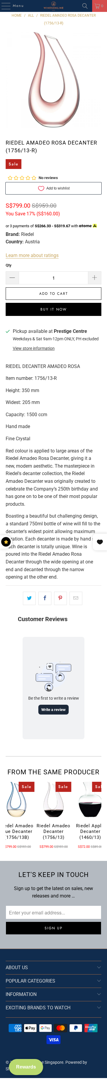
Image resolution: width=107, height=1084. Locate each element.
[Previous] (7, 815)
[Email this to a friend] (76, 598)
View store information (34, 348)
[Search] (85, 6)
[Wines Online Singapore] (53, 6)
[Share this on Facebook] (44, 598)
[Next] (99, 815)
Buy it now (53, 309)
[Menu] (3, 6)
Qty (9, 265)
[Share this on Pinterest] (60, 598)
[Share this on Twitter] (29, 598)
